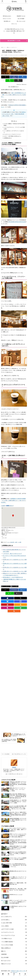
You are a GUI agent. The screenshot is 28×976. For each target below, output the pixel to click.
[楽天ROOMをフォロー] (7, 608)
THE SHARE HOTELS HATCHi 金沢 (16, 221)
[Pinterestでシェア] (8, 584)
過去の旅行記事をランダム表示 (14, 40)
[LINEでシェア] (23, 581)
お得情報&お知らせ (8, 138)
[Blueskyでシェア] (17, 577)
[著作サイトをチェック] (7, 598)
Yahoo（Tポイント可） (21, 970)
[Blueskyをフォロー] (7, 601)
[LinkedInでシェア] (14, 584)
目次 (12, 121)
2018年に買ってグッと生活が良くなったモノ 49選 (15, 571)
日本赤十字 (13, 970)
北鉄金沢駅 (12, 542)
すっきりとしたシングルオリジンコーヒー (12, 134)
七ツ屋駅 (19, 542)
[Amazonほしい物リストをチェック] (20, 604)
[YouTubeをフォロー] (7, 604)
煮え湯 (14, 767)
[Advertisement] (14, 672)
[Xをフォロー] (20, 598)
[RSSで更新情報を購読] (14, 611)
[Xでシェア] (5, 577)
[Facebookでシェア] (5, 581)
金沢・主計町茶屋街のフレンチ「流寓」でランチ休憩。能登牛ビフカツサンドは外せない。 (13, 94)
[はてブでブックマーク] (17, 581)
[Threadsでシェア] (11, 581)
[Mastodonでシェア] (11, 577)
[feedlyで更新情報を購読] (20, 608)
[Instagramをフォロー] (20, 601)
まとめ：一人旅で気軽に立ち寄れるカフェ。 (13, 136)
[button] (18, 80)
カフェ (8, 542)
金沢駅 (16, 542)
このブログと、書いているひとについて (12, 553)
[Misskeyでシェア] (23, 577)
